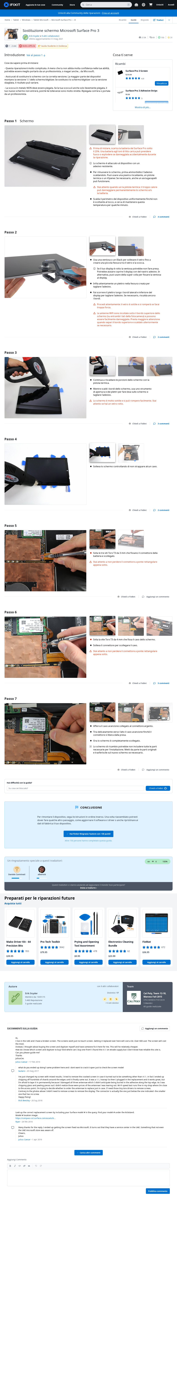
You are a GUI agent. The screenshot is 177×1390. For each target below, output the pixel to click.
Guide (133, 20)
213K (144, 37)
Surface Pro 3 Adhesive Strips (141, 90)
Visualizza (162, 83)
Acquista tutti (12, 903)
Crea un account (110, 13)
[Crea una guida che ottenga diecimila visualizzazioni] (116, 999)
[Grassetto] (10, 1166)
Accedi (171, 4)
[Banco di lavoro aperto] (136, 4)
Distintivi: (113, 992)
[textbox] (88, 1178)
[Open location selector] (143, 4)
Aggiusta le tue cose (35, 4)
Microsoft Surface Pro (61, 20)
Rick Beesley (24, 1100)
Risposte (145, 20)
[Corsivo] (15, 1166)
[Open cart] (150, 4)
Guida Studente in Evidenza (54, 46)
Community (57, 4)
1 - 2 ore (12, 46)
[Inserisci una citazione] (29, 1166)
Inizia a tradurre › (88, 887)
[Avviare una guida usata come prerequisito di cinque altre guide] (110, 999)
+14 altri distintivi (112, 1003)
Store (72, 4)
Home (7, 20)
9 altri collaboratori (50, 36)
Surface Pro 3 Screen (137, 70)
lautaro (21, 1071)
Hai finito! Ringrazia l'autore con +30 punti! (90, 833)
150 (162, 37)
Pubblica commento (157, 1191)
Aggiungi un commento (155, 228)
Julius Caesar (21, 1061)
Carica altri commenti (90, 1152)
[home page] (12, 4)
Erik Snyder (34, 36)
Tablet (16, 20)
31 (171, 37)
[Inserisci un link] (24, 1166)
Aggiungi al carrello (156, 103)
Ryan (17, 1121)
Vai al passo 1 (35, 55)
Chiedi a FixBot (139, 216)
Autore (13, 986)
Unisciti (159, 4)
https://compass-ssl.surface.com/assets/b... (35, 1118)
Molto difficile (28, 46)
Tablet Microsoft (40, 20)
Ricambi (122, 20)
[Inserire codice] (19, 1166)
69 (153, 37)
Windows (26, 20)
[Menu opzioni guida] (169, 20)
